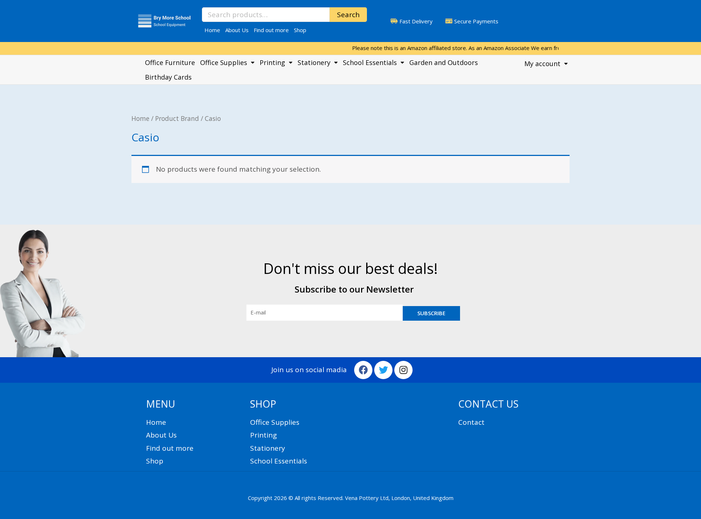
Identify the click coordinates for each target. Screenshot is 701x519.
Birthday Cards (168, 77)
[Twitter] (383, 370)
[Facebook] (363, 370)
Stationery (314, 62)
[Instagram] (403, 370)
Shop (300, 30)
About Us (237, 30)
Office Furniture (170, 62)
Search (348, 14)
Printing (272, 62)
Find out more (271, 30)
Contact (471, 422)
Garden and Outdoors (443, 62)
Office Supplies (223, 62)
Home (212, 30)
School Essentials (370, 62)
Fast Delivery (416, 21)
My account (542, 63)
